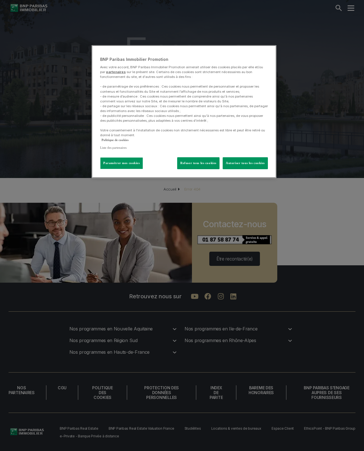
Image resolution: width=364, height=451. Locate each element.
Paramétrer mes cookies (121, 163)
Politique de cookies (115, 140)
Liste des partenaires (113, 147)
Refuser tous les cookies (198, 163)
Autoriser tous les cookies (245, 163)
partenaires (116, 72)
